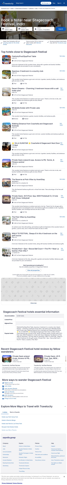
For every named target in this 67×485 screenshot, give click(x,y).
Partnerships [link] (6, 454)
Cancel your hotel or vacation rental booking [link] (57, 449)
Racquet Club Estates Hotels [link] (10, 427)
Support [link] (53, 446)
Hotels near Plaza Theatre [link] (9, 430)
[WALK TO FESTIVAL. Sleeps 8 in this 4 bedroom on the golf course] (33, 238)
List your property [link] (7, 451)
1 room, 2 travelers (43, 30)
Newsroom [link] (5, 457)
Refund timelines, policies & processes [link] (58, 456)
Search (60, 29)
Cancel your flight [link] (55, 453)
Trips (53, 3)
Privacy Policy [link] (38, 446)
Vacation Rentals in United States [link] (25, 449)
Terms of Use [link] (38, 451)
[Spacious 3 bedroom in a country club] (33, 77)
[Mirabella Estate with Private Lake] (33, 113)
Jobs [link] (4, 449)
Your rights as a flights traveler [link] (56, 463)
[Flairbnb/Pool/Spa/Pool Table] (33, 61)
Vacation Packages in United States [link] (26, 453)
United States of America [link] (21, 8)
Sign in (59, 3)
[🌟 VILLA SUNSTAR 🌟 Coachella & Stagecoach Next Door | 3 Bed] (33, 149)
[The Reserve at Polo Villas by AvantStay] (33, 185)
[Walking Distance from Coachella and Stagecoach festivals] (33, 131)
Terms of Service (17, 483)
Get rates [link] (62, 56)
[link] (33, 383)
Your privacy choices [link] (40, 460)
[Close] (64, 477)
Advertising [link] (5, 465)
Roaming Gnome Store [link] (8, 463)
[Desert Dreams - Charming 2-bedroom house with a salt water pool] (33, 95)
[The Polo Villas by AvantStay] (33, 222)
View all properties (33, 270)
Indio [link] (36, 8)
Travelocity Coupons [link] (24, 465)
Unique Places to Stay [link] (24, 468)
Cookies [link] (37, 449)
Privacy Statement (7, 483)
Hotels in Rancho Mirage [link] (9, 420)
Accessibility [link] (38, 457)
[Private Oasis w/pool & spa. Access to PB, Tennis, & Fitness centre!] (33, 167)
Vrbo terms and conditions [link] (41, 454)
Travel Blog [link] (21, 471)
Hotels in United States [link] (24, 446)
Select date (8, 30)
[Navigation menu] (64, 3)
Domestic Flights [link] (23, 457)
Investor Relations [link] (7, 460)
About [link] (4, 446)
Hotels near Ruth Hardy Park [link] (10, 417)
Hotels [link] (12, 8)
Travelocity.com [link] (5, 8)
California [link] (31, 8)
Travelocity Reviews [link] (24, 463)
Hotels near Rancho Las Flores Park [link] (12, 423)
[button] (33, 406)
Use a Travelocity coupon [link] (57, 460)
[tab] (5, 412)
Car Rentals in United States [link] (26, 460)
